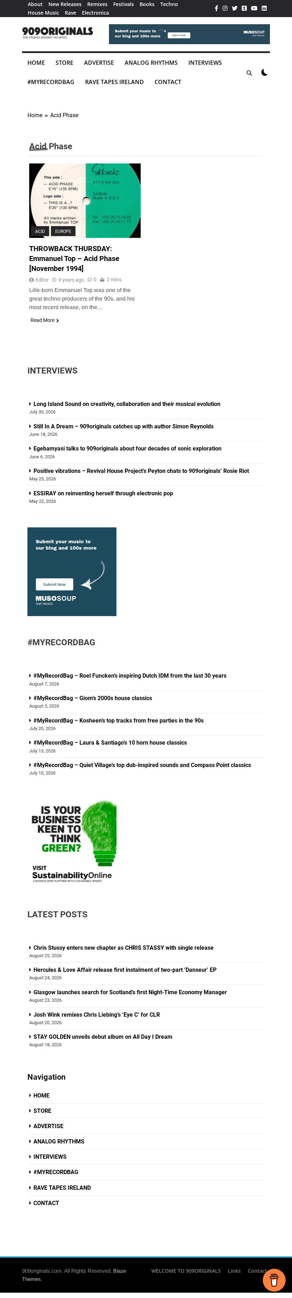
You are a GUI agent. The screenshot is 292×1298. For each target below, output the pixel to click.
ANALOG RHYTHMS (151, 63)
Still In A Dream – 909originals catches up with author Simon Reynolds (123, 426)
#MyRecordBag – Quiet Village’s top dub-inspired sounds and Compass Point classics (142, 765)
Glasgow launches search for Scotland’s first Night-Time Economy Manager (130, 992)
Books (147, 4)
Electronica (95, 12)
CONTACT (168, 82)
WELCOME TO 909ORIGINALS (186, 1270)
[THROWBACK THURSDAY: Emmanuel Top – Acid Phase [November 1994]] (85, 200)
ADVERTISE (99, 63)
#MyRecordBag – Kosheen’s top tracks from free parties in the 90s (118, 720)
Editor (42, 280)
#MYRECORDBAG (50, 82)
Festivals (123, 4)
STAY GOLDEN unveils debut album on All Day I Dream (102, 1036)
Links (234, 1270)
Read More (42, 320)
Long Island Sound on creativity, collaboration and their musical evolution (126, 404)
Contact (257, 1270)
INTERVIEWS (205, 63)
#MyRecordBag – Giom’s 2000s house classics (92, 698)
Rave (70, 12)
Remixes (97, 4)
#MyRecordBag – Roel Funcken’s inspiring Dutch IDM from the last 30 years (129, 675)
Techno (169, 4)
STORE (64, 63)
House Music (43, 12)
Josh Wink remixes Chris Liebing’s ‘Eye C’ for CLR (96, 1014)
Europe (63, 231)
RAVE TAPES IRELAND (114, 82)
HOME (36, 63)
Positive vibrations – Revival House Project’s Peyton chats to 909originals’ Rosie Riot (141, 471)
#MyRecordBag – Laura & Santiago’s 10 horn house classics (110, 742)
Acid (40, 231)
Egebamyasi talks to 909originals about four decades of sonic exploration (127, 448)
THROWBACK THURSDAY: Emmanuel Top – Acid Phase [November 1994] (74, 258)
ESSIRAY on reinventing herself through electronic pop (103, 493)
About (35, 4)
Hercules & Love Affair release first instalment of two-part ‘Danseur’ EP (125, 969)
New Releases (65, 4)
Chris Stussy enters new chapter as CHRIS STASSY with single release (123, 947)
